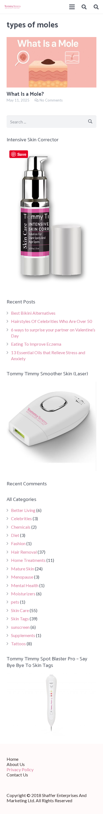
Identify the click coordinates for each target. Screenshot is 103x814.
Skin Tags (20, 618)
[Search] (84, 7)
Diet (15, 535)
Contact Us (17, 774)
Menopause (22, 576)
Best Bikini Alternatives (33, 313)
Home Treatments (28, 560)
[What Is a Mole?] (51, 62)
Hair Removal (24, 551)
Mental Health (24, 585)
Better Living (23, 510)
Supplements (23, 635)
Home (12, 759)
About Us (16, 764)
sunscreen (20, 627)
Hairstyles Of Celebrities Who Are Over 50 (51, 321)
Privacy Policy (20, 769)
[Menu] (72, 7)
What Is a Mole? (25, 94)
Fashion (18, 543)
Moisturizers (23, 593)
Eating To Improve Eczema (36, 344)
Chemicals (20, 526)
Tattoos (18, 643)
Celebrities (21, 518)
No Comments (51, 100)
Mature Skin (22, 568)
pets (15, 601)
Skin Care (20, 610)
